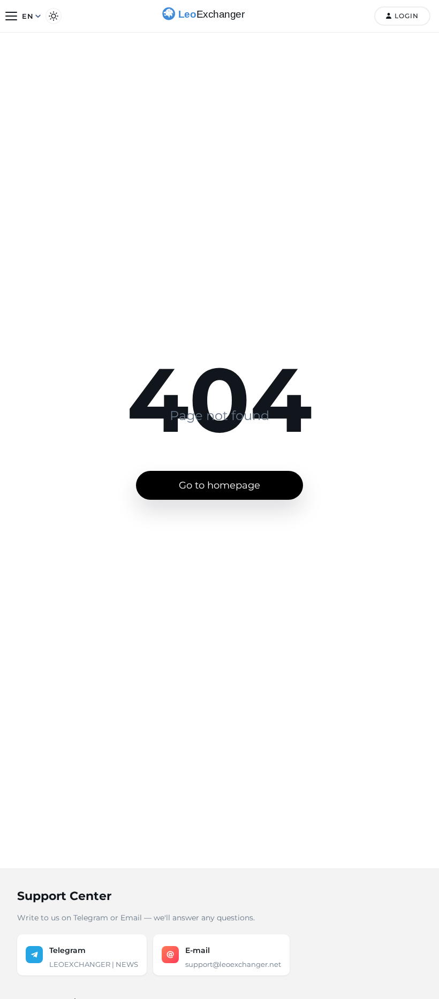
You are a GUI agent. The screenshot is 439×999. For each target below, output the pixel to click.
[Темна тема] (54, 16)
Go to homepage (219, 485)
